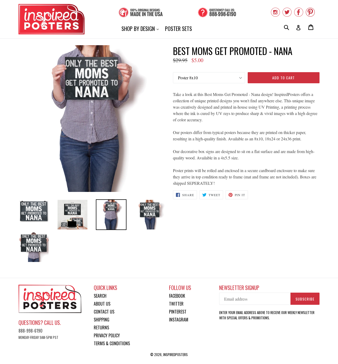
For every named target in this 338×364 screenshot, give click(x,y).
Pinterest (177, 311)
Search (100, 296)
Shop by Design (141, 28)
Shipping (101, 319)
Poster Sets (178, 29)
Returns (101, 327)
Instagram (178, 319)
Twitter (176, 304)
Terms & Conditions (112, 343)
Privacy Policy (107, 335)
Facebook (177, 296)
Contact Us (104, 311)
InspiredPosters (175, 354)
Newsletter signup (239, 288)
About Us (102, 304)
